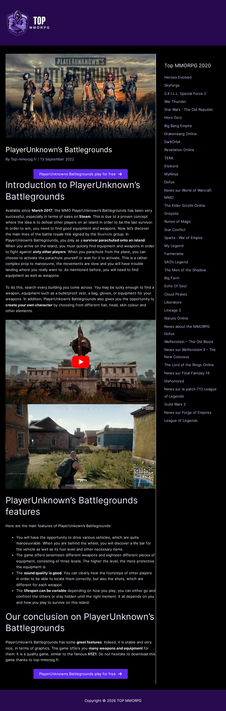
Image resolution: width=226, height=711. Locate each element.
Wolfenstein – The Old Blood (188, 341)
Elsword (171, 166)
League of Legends (181, 420)
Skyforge (172, 85)
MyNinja (171, 174)
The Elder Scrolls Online (184, 205)
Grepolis (171, 213)
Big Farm (171, 278)
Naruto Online (176, 318)
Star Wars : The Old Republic (188, 109)
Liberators (173, 302)
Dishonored (174, 381)
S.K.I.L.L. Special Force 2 (185, 93)
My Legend (174, 245)
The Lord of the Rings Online (189, 365)
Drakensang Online (180, 134)
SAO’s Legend (176, 262)
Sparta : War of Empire (183, 237)
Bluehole (104, 234)
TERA (168, 158)
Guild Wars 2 (175, 404)
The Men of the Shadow (185, 270)
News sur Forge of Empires (187, 412)
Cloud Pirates (175, 294)
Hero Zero (173, 117)
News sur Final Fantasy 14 (186, 373)
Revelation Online (179, 149)
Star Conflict (174, 229)
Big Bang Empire (178, 126)
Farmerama (173, 253)
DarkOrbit (172, 141)
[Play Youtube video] (81, 362)
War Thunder (175, 101)
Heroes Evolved (178, 77)
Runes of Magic (177, 221)
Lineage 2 (172, 310)
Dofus (169, 182)
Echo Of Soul (175, 286)
